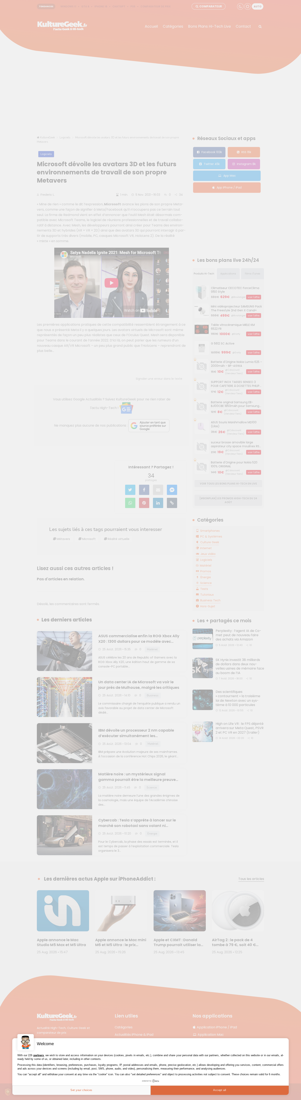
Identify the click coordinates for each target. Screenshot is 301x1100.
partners (38, 1055)
